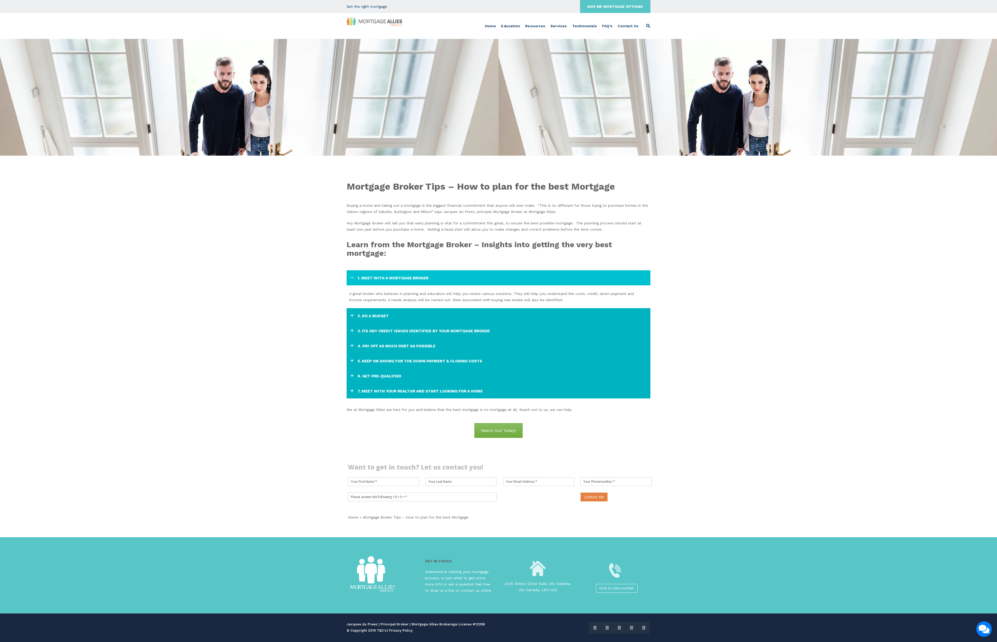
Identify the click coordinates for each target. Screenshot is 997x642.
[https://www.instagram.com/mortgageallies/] (619, 628)
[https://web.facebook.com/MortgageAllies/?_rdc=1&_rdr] (607, 628)
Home (490, 26)
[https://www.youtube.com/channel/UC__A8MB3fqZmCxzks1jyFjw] (631, 628)
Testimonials (584, 26)
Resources (535, 26)
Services (558, 26)
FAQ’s (607, 26)
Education (510, 26)
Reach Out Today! (498, 430)
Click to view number (616, 588)
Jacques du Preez (459, 212)
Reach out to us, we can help (545, 410)
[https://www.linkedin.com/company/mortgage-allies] (644, 628)
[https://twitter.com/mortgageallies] (595, 628)
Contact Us (628, 26)
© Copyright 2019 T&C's (366, 630)
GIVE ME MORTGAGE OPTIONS (615, 6)
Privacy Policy (401, 630)
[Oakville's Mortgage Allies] (375, 22)
